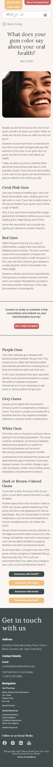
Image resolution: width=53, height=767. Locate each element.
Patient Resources (10, 727)
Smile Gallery (13, 7)
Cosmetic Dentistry (10, 715)
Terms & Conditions (26, 757)
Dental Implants (8, 717)
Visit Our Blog (13, 2)
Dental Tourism (8, 705)
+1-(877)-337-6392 (12, 676)
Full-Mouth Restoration (12, 720)
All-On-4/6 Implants (10, 723)
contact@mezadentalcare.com (18, 666)
